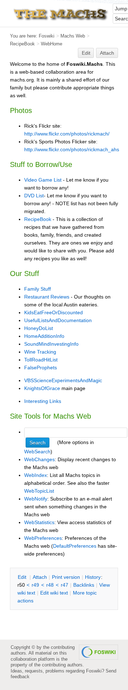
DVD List (34, 195)
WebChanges (39, 459)
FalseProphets (40, 367)
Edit (86, 53)
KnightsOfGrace (42, 388)
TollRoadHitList (41, 360)
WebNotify (35, 499)
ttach (40, 577)
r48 (50, 585)
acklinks (83, 585)
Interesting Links (42, 401)
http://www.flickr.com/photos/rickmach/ (67, 134)
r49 (35, 585)
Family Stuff (37, 289)
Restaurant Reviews (46, 297)
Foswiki (46, 36)
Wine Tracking (40, 352)
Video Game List (43, 180)
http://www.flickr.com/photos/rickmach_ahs (71, 149)
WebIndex (35, 475)
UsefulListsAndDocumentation (58, 320)
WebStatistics (39, 522)
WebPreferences (43, 538)
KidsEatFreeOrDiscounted (53, 312)
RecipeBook (22, 43)
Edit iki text (54, 593)
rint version (66, 577)
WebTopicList (39, 491)
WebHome (51, 43)
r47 (64, 585)
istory (93, 577)
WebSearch (37, 451)
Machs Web (72, 36)
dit (23, 577)
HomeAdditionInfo (44, 336)
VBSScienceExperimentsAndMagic (63, 380)
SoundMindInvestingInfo (51, 344)
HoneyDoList (38, 328)
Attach (107, 53)
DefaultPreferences (74, 546)
